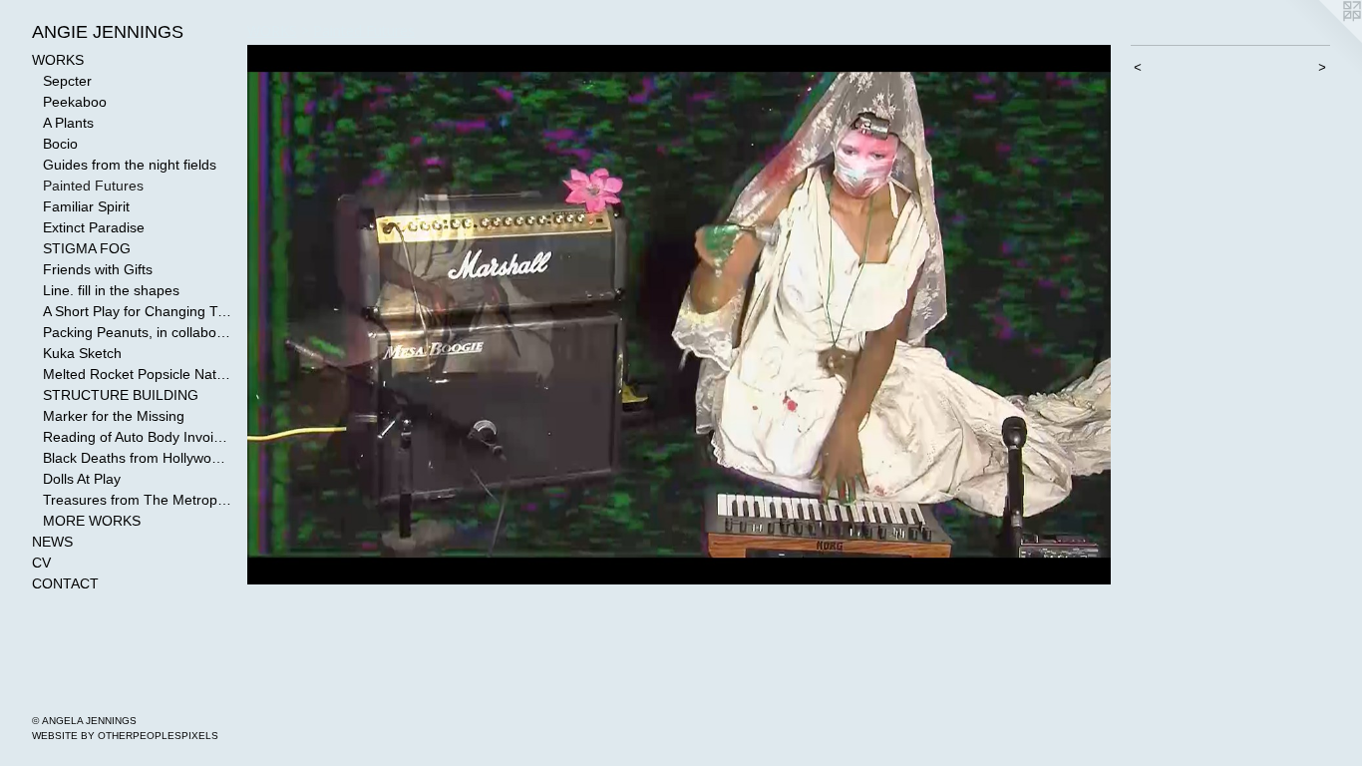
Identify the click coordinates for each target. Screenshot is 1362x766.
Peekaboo (75, 102)
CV (41, 563)
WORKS (58, 60)
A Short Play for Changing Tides (137, 311)
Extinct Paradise (94, 227)
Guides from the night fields (129, 165)
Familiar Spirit (86, 206)
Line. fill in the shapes (111, 290)
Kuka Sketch (82, 353)
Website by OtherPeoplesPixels (125, 735)
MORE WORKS (92, 521)
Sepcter (67, 81)
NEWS (52, 542)
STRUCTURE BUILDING (120, 395)
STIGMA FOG (87, 248)
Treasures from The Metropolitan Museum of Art (137, 500)
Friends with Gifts (98, 269)
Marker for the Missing (113, 416)
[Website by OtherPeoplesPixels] (1322, 40)
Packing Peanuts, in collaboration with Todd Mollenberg (137, 332)
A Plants (68, 123)
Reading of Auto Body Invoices (137, 437)
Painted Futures (93, 185)
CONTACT (65, 583)
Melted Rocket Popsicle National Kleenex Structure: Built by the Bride (137, 374)
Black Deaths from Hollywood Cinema (137, 458)
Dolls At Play (82, 479)
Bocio (60, 144)
